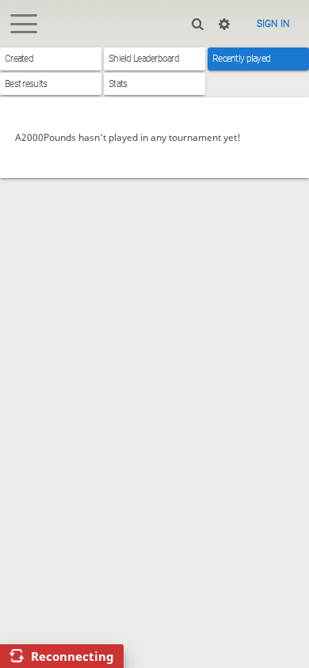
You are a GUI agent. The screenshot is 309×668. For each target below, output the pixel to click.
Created (19, 58)
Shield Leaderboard (144, 58)
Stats (118, 83)
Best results (26, 83)
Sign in (273, 23)
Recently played (241, 58)
